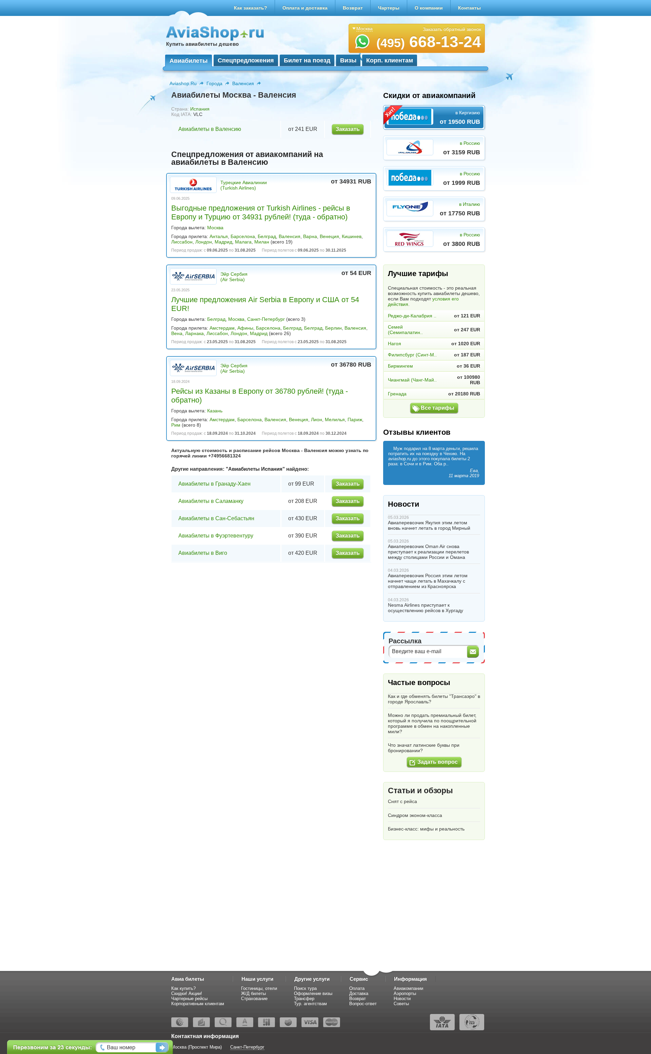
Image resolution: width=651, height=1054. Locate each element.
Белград (267, 236)
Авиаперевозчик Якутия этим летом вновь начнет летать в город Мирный (429, 525)
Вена (176, 333)
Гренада (397, 393)
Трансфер (304, 998)
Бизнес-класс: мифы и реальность (426, 829)
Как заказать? (250, 8)
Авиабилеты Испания (255, 469)
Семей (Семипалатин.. (405, 329)
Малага (243, 242)
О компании (429, 8)
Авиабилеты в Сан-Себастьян (216, 518)
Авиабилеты (189, 60)
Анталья (219, 236)
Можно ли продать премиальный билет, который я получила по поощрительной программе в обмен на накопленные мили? (432, 723)
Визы (348, 60)
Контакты (469, 8)
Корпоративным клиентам (197, 1003)
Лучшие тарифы (418, 273)
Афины (245, 328)
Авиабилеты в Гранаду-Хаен (214, 484)
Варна (310, 236)
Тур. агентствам (310, 1003)
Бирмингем (400, 366)
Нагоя (394, 343)
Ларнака (194, 333)
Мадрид (223, 242)
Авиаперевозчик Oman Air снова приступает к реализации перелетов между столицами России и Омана (428, 552)
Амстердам (222, 328)
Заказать (348, 129)
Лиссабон (182, 242)
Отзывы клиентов (417, 432)
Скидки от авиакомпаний (429, 95)
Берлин (333, 328)
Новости (403, 504)
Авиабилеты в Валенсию (209, 129)
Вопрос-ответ (363, 1003)
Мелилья (335, 419)
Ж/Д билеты (253, 993)
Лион (316, 419)
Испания (200, 109)
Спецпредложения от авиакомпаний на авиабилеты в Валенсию (247, 158)
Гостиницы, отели (259, 988)
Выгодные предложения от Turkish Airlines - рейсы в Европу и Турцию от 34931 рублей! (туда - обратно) (260, 212)
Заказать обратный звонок (452, 29)
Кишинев (351, 236)
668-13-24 (428, 42)
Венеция (329, 236)
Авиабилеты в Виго (202, 553)
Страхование (254, 998)
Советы (401, 1003)
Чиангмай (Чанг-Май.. (412, 380)
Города (214, 83)
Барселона (243, 236)
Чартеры (388, 8)
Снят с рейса (402, 801)
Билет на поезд (307, 60)
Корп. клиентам (389, 60)
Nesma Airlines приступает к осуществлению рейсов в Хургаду (425, 607)
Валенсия (243, 83)
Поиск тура (305, 988)
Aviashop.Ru (183, 83)
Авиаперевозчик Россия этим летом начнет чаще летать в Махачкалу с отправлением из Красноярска (428, 581)
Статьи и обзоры (420, 790)
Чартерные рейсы (189, 998)
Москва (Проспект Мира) (196, 1047)
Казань (214, 410)
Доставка (358, 993)
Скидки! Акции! (186, 993)
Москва (215, 227)
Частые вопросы (419, 682)
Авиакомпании (408, 988)
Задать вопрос (437, 762)
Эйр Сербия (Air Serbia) (234, 276)
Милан (261, 242)
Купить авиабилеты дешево (202, 44)
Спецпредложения (246, 60)
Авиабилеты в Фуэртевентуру (215, 536)
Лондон (203, 242)
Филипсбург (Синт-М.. (412, 354)
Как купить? (183, 988)
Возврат (353, 8)
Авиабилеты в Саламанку (210, 501)
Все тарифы (437, 408)
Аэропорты (405, 993)
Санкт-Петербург (266, 319)
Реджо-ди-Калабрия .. (412, 315)
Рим (175, 425)
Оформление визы (313, 993)
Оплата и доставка (305, 8)
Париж (355, 419)
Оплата (356, 988)
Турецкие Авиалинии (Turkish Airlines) (243, 185)
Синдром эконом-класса (415, 815)
